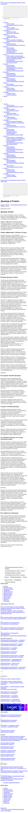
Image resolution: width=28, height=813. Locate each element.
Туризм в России (11, 93)
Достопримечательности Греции (15, 53)
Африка (6, 34)
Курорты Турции (11, 89)
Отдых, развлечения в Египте (14, 58)
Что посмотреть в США (13, 29)
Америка (6, 26)
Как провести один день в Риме (9, 689)
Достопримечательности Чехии (15, 85)
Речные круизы (7, 595)
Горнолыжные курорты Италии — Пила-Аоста (13, 668)
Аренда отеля (7, 597)
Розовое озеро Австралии (7, 732)
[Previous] (1, 671)
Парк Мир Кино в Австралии (8, 721)
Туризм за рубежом (11, 94)
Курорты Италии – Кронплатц (8, 653)
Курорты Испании (11, 74)
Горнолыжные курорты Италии (15, 68)
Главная (6, 586)
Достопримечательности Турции (15, 90)
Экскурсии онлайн (8, 589)
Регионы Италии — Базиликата (9, 693)
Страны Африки (11, 35)
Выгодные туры (8, 587)
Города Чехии (10, 84)
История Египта (11, 60)
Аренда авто (7, 598)
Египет (5, 54)
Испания (6, 72)
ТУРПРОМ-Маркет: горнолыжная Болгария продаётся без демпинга (12, 779)
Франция (6, 77)
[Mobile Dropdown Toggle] (8, 64)
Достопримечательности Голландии (16, 45)
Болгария (6, 38)
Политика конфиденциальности (12, 782)
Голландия (6, 42)
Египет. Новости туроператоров (15, 56)
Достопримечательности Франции (15, 81)
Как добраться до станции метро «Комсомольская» (14, 635)
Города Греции (10, 47)
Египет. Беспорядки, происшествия (16, 57)
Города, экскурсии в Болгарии (14, 39)
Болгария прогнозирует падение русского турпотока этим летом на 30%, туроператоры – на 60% (14, 771)
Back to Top (3, 808)
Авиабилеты (7, 590)
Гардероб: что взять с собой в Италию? (10, 678)
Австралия (6, 30)
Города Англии (10, 23)
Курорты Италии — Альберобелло (9, 697)
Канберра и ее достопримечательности (10, 716)
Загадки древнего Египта (7, 755)
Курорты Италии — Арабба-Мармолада (11, 660)
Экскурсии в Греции (12, 50)
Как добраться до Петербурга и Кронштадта (12, 629)
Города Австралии (11, 31)
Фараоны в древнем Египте (8, 752)
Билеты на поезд (8, 593)
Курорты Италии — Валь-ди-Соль (9, 664)
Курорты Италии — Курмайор (8, 649)
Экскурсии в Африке (12, 37)
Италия (5, 64)
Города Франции (11, 78)
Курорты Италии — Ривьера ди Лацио (10, 700)
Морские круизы (8, 594)
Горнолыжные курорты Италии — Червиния (12, 641)
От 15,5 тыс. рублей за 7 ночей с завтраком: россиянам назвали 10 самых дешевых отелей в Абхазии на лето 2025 (13, 612)
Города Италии (10, 65)
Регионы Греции (11, 52)
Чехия (5, 82)
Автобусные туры (8, 591)
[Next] (2, 671)
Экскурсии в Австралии (13, 33)
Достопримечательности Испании (15, 76)
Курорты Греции (11, 49)
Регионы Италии (11, 69)
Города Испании (11, 73)
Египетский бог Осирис (7, 748)
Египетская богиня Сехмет (7, 759)
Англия (5, 22)
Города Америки (11, 27)
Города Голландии (11, 43)
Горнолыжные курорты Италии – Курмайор (12, 657)
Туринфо (6, 92)
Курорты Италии (11, 66)
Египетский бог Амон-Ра (7, 744)
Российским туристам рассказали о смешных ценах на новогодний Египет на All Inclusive (14, 739)
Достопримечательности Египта (15, 61)
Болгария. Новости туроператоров (15, 41)
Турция (5, 86)
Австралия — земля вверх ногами (9, 726)
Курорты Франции (11, 80)
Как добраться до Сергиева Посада (9, 624)
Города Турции (10, 88)
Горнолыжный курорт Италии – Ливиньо (11, 645)
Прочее (5, 96)
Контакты (6, 599)
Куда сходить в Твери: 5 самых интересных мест (13, 618)
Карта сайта (7, 601)
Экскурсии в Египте (12, 62)
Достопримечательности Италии (15, 70)
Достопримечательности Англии (15, 25)
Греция (5, 46)
